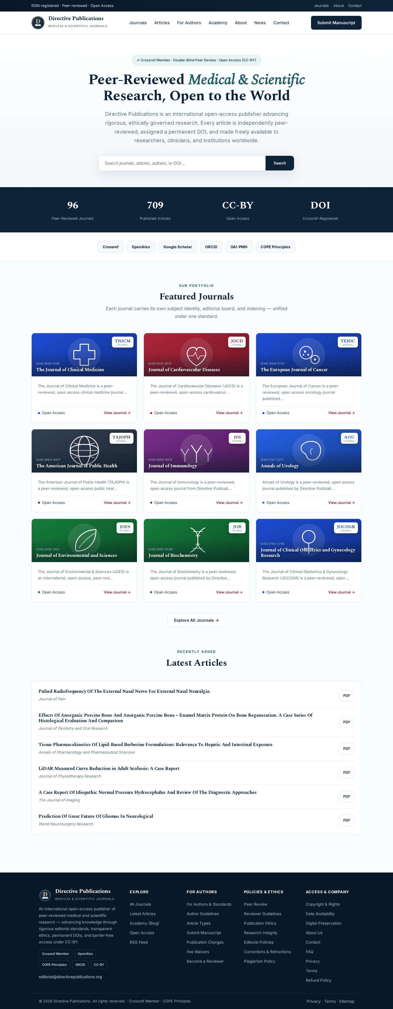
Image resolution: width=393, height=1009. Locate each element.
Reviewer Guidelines (262, 913)
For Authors (189, 22)
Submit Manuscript (336, 22)
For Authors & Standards (209, 904)
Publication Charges (205, 942)
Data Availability (320, 913)
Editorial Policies (259, 942)
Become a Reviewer (205, 961)
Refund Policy (318, 980)
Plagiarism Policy (259, 961)
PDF (346, 695)
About (338, 5)
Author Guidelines (203, 913)
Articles (162, 22)
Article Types (199, 923)
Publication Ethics (260, 923)
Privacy (313, 961)
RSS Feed (139, 942)
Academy (218, 22)
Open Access (142, 932)
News (260, 22)
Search (280, 163)
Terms (311, 970)
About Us (314, 932)
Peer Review (255, 904)
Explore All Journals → (196, 620)
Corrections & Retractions (267, 951)
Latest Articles (143, 913)
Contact (355, 5)
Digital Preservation (324, 923)
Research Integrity (261, 932)
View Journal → (117, 413)
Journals (321, 5)
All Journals (140, 904)
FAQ (309, 951)
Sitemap (346, 1001)
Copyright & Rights (323, 904)
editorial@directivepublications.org (70, 976)
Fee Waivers (198, 951)
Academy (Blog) (144, 923)
